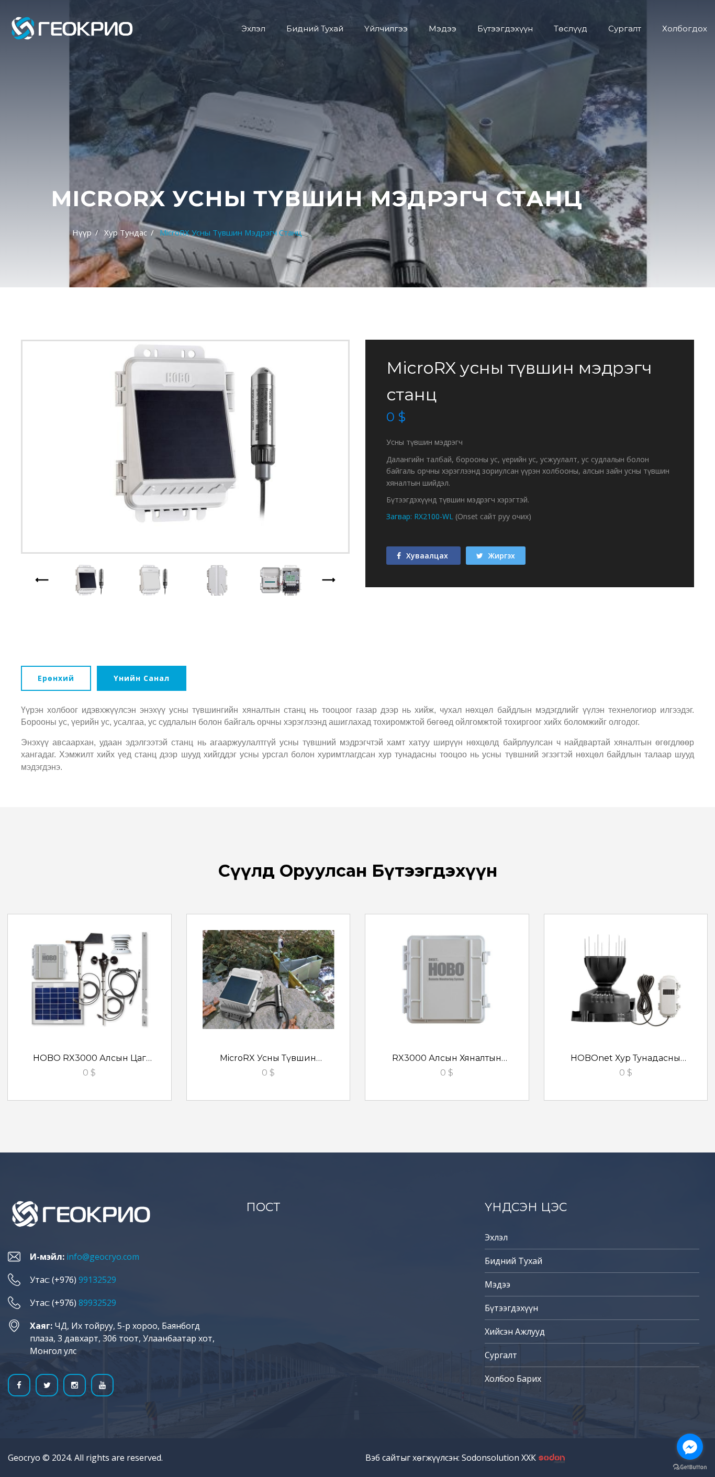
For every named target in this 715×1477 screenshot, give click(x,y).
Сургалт (624, 28)
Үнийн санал (142, 678)
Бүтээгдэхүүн (505, 28)
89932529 (97, 1302)
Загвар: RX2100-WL (419, 516)
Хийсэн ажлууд (515, 1331)
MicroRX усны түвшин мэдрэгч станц (268, 1059)
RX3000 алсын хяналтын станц (446, 1059)
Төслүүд (570, 28)
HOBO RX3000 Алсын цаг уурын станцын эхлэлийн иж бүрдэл (89, 1059)
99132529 (97, 1279)
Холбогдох (684, 28)
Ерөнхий (56, 678)
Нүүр (82, 232)
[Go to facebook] (690, 1447)
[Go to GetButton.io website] (690, 1466)
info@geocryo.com (102, 1256)
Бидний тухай (314, 28)
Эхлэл (253, 28)
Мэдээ (442, 28)
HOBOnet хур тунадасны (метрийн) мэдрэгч (625, 1059)
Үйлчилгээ (386, 28)
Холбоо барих (513, 1378)
